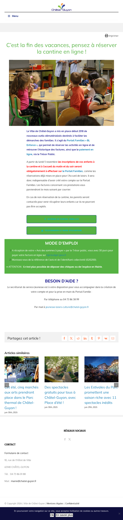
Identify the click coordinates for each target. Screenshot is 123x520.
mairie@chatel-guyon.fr (23, 481)
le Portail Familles (72, 171)
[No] (119, 513)
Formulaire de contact (16, 453)
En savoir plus (64, 515)
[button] (6, 385)
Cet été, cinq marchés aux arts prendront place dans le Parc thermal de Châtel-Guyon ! (21, 397)
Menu (15, 16)
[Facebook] (65, 439)
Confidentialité (72, 503)
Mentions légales (55, 503)
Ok (52, 515)
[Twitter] (69, 439)
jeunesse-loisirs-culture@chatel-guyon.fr (67, 307)
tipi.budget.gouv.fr (56, 255)
